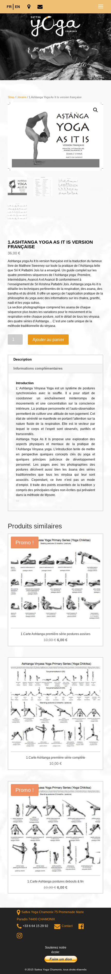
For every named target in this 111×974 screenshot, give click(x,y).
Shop (11, 97)
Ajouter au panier (48, 339)
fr (9, 7)
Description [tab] (22, 359)
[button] (95, 110)
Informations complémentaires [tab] (37, 368)
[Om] (55, 46)
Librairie (21, 97)
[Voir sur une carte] (29, 7)
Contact (67, 926)
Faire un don (61, 959)
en (17, 7)
